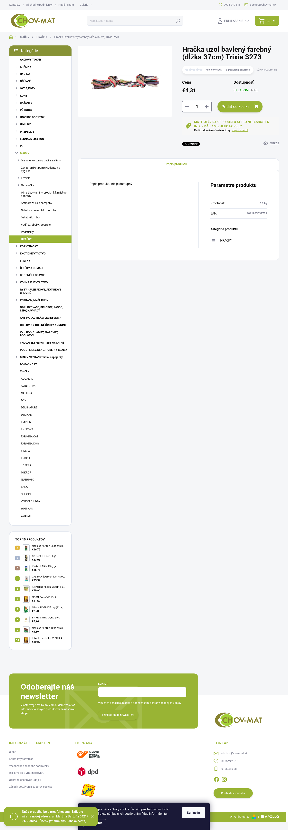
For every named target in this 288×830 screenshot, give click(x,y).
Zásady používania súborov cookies (30, 786)
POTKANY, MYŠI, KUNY (34, 300)
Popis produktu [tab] (176, 164)
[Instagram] (224, 779)
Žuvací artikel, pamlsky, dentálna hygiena (40, 169)
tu (165, 814)
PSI (22, 146)
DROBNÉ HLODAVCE (32, 275)
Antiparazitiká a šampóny (36, 203)
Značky (24, 371)
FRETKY (25, 260)
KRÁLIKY (25, 66)
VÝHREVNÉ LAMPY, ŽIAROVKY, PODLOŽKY (39, 334)
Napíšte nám (66, 4)
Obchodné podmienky (39, 4)
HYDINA (25, 73)
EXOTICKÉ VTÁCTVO (33, 253)
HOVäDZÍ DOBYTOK (32, 117)
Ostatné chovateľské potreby (38, 210)
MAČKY (24, 153)
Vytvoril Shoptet (239, 816)
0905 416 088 (229, 768)
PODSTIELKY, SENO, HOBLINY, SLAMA (43, 349)
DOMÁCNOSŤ (28, 364)
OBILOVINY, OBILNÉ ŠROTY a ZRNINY (43, 325)
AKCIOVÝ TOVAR (30, 59)
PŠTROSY (26, 109)
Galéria (84, 4)
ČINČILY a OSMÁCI (31, 268)
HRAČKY (26, 239)
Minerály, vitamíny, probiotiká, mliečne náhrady (43, 194)
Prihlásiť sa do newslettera (118, 714)
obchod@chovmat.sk (234, 753)
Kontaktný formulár (21, 758)
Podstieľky (27, 232)
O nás (12, 751)
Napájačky (27, 185)
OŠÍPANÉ (25, 81)
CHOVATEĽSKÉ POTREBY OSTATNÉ (42, 342)
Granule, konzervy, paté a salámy (41, 160)
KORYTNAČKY (29, 246)
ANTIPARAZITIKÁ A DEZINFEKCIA (40, 317)
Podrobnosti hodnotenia (237, 70)
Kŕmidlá (25, 178)
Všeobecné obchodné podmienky (29, 766)
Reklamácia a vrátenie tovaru (26, 772)
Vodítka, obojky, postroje (36, 224)
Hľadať (178, 20)
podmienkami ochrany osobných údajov (157, 702)
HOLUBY (25, 124)
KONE (23, 95)
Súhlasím (193, 813)
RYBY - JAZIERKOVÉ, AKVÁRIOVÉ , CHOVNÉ (41, 291)
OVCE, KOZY (27, 88)
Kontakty (14, 4)
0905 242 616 (229, 761)
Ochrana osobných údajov (25, 779)
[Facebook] (216, 779)
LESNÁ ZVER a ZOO (32, 138)
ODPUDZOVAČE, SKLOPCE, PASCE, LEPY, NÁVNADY (41, 309)
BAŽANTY (26, 102)
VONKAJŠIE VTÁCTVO (34, 282)
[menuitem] (40, 378)
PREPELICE (27, 131)
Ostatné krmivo (30, 217)
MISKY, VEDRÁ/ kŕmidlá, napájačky (41, 357)
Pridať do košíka (236, 106)
